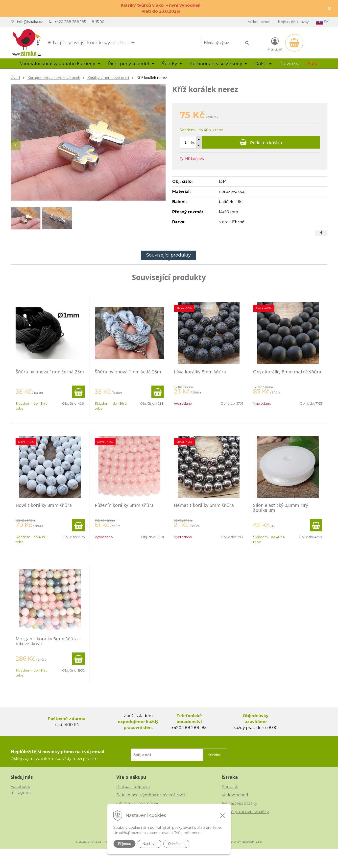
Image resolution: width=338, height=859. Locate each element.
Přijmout (124, 844)
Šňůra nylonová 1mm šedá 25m (128, 372)
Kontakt (230, 786)
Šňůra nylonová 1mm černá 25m (50, 372)
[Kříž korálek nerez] (88, 142)
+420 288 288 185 (70, 22)
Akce (312, 63)
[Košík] (294, 43)
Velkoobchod (259, 22)
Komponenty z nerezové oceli (53, 78)
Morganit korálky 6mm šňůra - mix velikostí (48, 641)
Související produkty (168, 255)
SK (326, 22)
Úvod (15, 78)
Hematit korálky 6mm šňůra (204, 505)
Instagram (21, 792)
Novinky (289, 63)
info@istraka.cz (30, 22)
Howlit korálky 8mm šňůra (44, 505)
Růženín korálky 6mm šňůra (124, 505)
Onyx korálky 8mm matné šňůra (287, 372)
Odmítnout (176, 844)
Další (261, 63)
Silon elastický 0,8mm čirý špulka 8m (280, 507)
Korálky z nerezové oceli (108, 78)
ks (193, 142)
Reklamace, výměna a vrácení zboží (151, 795)
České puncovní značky (245, 811)
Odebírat (214, 755)
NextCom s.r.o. (252, 841)
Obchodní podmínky (137, 803)
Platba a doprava (133, 786)
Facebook (20, 786)
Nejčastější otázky (293, 22)
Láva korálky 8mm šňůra (200, 372)
